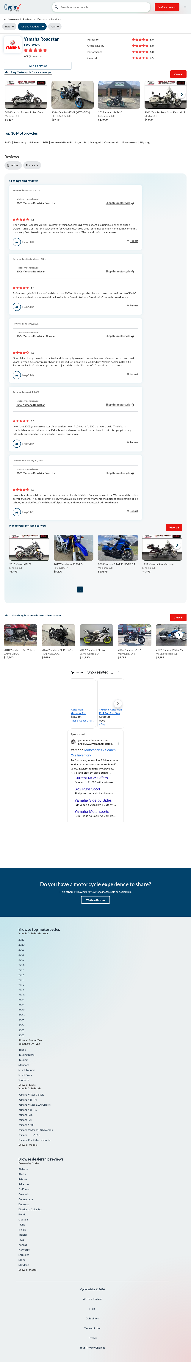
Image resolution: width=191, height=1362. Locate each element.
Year (53, 26)
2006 (21, 1015)
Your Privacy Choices (92, 1347)
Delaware (23, 1204)
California (23, 1189)
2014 (21, 974)
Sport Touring (26, 1069)
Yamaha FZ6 (25, 1114)
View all (178, 74)
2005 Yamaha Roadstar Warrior (35, 203)
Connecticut (25, 1199)
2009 (21, 1000)
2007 (21, 1010)
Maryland (23, 1264)
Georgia (23, 1219)
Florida (22, 1214)
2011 (21, 990)
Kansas (22, 1244)
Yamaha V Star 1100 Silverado (35, 1129)
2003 (21, 1030)
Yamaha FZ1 (25, 1119)
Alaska (22, 1174)
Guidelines (92, 1318)
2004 (21, 1025)
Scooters (23, 1080)
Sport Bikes (25, 1074)
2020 (21, 944)
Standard (23, 1064)
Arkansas (23, 1184)
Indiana (22, 1234)
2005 (21, 1020)
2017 (21, 959)
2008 (21, 1005)
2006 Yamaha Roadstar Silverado (36, 336)
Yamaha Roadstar (30, 26)
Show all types (27, 1084)
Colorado (23, 1194)
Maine (22, 1259)
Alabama (23, 1169)
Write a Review (95, 900)
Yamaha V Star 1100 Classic (34, 1104)
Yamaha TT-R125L (29, 1134)
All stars (30, 165)
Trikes (22, 1049)
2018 (21, 954)
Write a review (167, 7)
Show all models (27, 1144)
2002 (21, 1035)
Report (134, 240)
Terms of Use (92, 1328)
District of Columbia (30, 1209)
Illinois (22, 1229)
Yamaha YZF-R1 (27, 1109)
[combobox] (13, 165)
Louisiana (23, 1254)
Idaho (21, 1224)
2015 (21, 969)
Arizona (22, 1179)
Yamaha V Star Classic (31, 1094)
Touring (23, 1059)
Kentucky (24, 1249)
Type (7, 26)
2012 (21, 984)
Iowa (21, 1239)
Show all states (27, 1269)
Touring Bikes (26, 1054)
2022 (21, 939)
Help (92, 1308)
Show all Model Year (30, 1040)
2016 (21, 964)
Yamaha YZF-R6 (27, 1099)
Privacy (92, 1337)
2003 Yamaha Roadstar (30, 404)
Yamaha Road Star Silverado (34, 1139)
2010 (21, 995)
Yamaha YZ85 (26, 1124)
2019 (21, 949)
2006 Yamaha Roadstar (30, 271)
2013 (21, 979)
